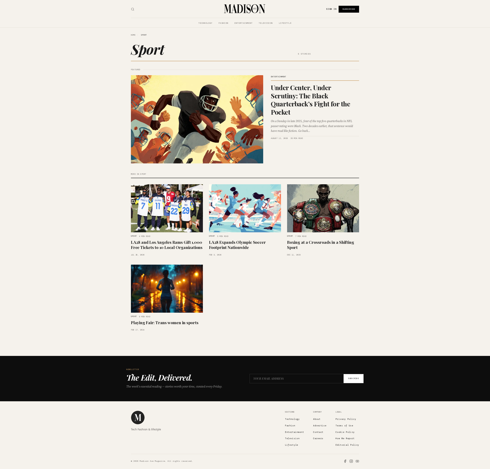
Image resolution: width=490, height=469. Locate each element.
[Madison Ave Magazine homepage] (138, 417)
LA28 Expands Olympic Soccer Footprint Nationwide (237, 244)
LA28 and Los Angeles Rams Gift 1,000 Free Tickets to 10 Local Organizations (167, 244)
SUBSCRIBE (353, 378)
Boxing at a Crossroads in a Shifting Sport (320, 244)
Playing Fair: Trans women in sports (164, 322)
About (316, 419)
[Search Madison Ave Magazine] (132, 9)
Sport (134, 236)
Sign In (331, 9)
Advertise (319, 425)
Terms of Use (344, 425)
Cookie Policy (345, 432)
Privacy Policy (346, 419)
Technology (205, 23)
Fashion (223, 23)
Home (133, 35)
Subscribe (348, 9)
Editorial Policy (347, 445)
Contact (318, 432)
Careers (318, 438)
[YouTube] (357, 461)
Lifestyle (285, 23)
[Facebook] (345, 461)
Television (266, 23)
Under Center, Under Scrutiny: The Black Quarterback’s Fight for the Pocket (310, 99)
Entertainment (243, 23)
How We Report (345, 438)
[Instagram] (351, 461)
